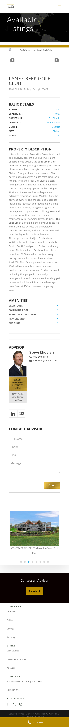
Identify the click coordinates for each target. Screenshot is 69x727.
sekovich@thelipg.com (45, 360)
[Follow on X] (14, 704)
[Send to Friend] (21, 413)
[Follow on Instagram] (20, 704)
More (34, 526)
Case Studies (13, 650)
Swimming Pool (18, 310)
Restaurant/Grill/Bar (22, 314)
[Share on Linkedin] (13, 413)
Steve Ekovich (41, 352)
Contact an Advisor (35, 580)
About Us (11, 611)
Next (57, 59)
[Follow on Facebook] (7, 704)
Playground (17, 318)
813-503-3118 (40, 356)
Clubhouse (16, 305)
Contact (34, 591)
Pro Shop (14, 323)
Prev (12, 59)
